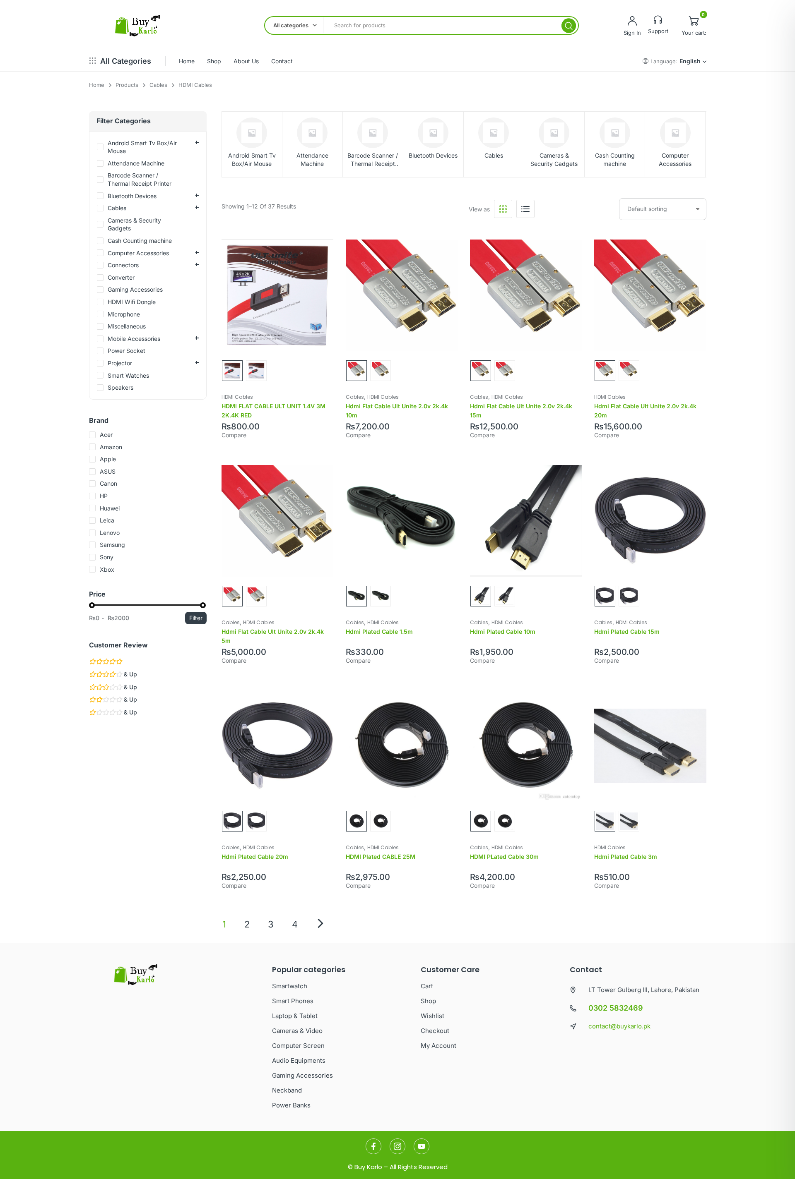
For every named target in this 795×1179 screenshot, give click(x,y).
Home (187, 61)
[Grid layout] (503, 209)
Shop (214, 61)
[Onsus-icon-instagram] (397, 1146)
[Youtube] (421, 1146)
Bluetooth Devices (433, 155)
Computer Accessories (675, 159)
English (690, 61)
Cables (493, 155)
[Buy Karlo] (137, 25)
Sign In (632, 32)
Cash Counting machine (615, 159)
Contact (282, 61)
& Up (129, 674)
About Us (246, 61)
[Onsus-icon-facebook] (373, 1146)
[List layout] (525, 209)
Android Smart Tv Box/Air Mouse (252, 159)
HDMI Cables (237, 396)
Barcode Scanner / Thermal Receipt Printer (372, 160)
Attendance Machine (312, 159)
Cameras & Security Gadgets (554, 159)
